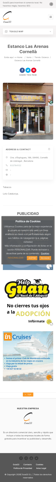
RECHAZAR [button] (45, 258)
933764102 (15, 165)
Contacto (27, 464)
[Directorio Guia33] (7, 17)
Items (29, 57)
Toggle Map (16, 31)
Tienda (37, 57)
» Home (19, 57)
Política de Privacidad (22, 468)
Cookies (39, 464)
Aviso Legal (41, 468)
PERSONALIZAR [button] (15, 257)
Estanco (45, 57)
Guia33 (16, 464)
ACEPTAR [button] (32, 258)
